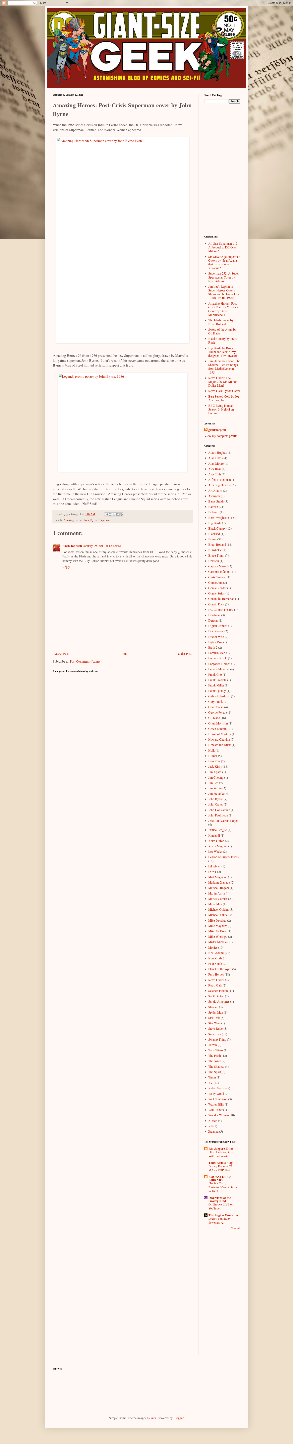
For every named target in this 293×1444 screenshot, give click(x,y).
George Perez (216, 712)
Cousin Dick (216, 604)
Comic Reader (217, 588)
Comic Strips (216, 593)
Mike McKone (217, 931)
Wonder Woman (218, 1115)
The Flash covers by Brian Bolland (220, 322)
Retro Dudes (216, 980)
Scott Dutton (216, 996)
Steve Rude (215, 1028)
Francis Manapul (218, 669)
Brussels (213, 561)
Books (212, 539)
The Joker (214, 1061)
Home (123, 653)
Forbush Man (216, 653)
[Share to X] (114, 514)
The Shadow (216, 1066)
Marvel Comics (217, 899)
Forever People (217, 658)
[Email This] (106, 514)
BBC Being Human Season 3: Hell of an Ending (221, 409)
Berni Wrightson (218, 517)
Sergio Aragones (218, 1001)
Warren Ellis (216, 1104)
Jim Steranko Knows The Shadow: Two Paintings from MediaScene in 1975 (224, 366)
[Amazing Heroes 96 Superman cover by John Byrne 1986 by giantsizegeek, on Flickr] (122, 240)
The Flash (214, 1055)
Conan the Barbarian (221, 598)
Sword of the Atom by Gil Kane (222, 331)
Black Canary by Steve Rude (222, 340)
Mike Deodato (217, 920)
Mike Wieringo (217, 936)
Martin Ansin (216, 893)
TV (210, 1082)
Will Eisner (215, 1110)
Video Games (217, 1088)
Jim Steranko (216, 793)
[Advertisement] (122, 639)
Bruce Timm (216, 555)
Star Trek (214, 1018)
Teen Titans (215, 1050)
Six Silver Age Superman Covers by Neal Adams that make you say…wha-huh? (224, 262)
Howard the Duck (219, 745)
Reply (66, 567)
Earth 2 (212, 647)
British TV (215, 550)
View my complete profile (220, 436)
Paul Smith (215, 963)
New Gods (215, 958)
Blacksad (214, 534)
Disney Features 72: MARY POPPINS (220, 1168)
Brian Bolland (217, 544)
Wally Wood (216, 1093)
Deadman (214, 615)
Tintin (212, 1077)
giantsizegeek (217, 430)
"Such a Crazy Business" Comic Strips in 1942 (222, 1187)
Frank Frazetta (217, 680)
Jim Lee (213, 783)
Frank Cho (215, 674)
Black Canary (217, 528)
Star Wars (214, 1023)
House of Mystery (219, 734)
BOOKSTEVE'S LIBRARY (219, 1178)
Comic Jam (215, 582)
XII (210, 1126)
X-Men (212, 1120)
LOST (212, 871)
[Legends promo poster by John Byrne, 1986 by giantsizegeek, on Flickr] (122, 422)
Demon (213, 620)
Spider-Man (215, 1012)
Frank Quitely (217, 691)
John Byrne (90, 520)
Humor (212, 756)
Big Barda (214, 523)
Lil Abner (214, 866)
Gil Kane (214, 718)
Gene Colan (215, 707)
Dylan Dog (215, 642)
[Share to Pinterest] (121, 514)
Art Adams (215, 490)
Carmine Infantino (219, 571)
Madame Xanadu (219, 882)
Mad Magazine (217, 877)
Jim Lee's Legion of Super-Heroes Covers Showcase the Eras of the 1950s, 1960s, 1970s (224, 292)
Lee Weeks (215, 851)
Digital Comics (217, 626)
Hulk (211, 750)
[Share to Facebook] (118, 514)
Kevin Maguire (217, 846)
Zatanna (213, 1131)
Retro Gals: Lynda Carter (224, 391)
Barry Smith (216, 501)
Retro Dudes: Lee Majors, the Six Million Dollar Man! (222, 381)
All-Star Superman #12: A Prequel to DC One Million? (223, 247)
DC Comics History (220, 609)
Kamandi (214, 835)
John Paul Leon (218, 815)
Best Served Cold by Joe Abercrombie (223, 398)
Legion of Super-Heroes (223, 857)
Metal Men (215, 904)
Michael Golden (218, 909)
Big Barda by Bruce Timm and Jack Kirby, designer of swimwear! (222, 352)
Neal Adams (216, 953)
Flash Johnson (72, 545)
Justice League (217, 830)
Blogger (178, 1418)
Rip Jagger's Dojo (220, 1148)
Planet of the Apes (219, 969)
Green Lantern (217, 728)
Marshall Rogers (218, 888)
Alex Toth (214, 474)
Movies (212, 947)
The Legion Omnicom (223, 1215)
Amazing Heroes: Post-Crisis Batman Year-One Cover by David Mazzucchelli (223, 309)
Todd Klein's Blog (220, 1162)
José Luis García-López (223, 820)
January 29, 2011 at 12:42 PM (102, 546)
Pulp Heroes (216, 974)
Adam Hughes (217, 452)
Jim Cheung (215, 777)
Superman (104, 520)
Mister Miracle (217, 942)
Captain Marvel (218, 566)
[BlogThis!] (110, 514)
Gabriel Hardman (219, 696)
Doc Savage (216, 631)
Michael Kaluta (218, 915)
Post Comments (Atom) (85, 661)
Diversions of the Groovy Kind (219, 1199)
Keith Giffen (216, 841)
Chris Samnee (217, 577)
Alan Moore (216, 463)
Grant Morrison (218, 723)
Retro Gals (215, 985)
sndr (153, 1418)
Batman (213, 506)
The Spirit (214, 1072)
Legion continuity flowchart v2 (219, 1220)
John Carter (215, 804)
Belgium (213, 512)
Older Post (184, 653)
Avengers (214, 496)
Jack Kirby (215, 766)
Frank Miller (216, 685)
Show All (235, 1228)
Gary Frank (215, 701)
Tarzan (212, 1045)
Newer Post (61, 653)
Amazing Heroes (73, 520)
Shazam (213, 1007)
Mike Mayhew (217, 926)
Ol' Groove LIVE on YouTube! (220, 1206)
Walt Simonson (217, 1099)
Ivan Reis (214, 761)
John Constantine (219, 810)
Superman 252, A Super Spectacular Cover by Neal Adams (223, 277)
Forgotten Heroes (219, 664)
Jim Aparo (214, 772)
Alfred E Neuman (219, 479)
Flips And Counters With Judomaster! (220, 1154)
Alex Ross (214, 469)
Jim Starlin (215, 788)
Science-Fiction (218, 990)
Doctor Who (216, 636)
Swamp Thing (217, 1039)
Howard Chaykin (219, 739)
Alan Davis (215, 458)
